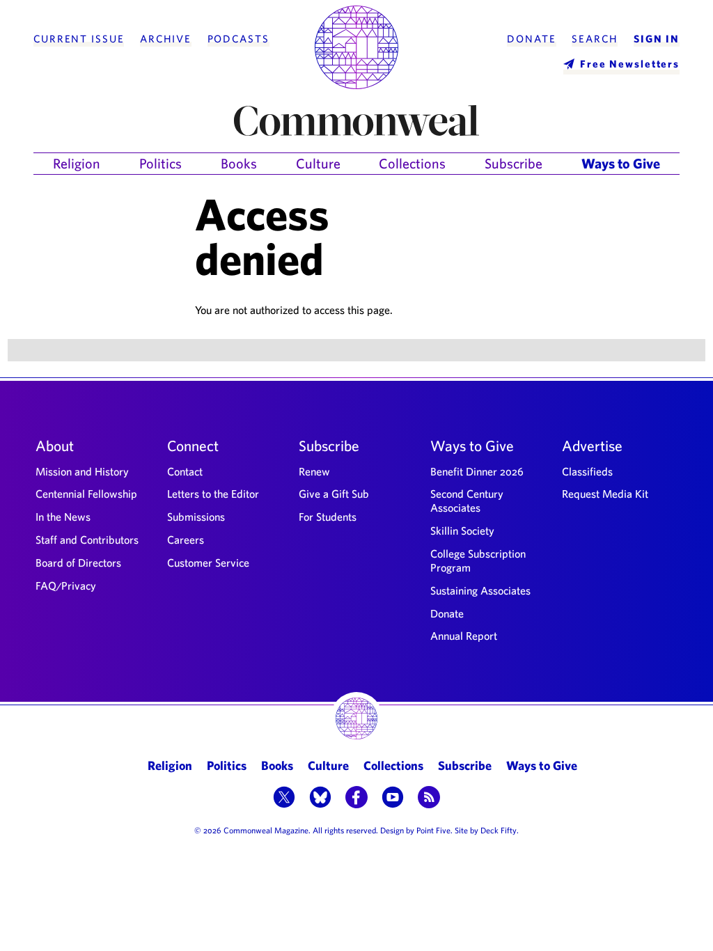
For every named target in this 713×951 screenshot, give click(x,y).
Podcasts (238, 39)
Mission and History (82, 471)
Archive (165, 39)
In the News (63, 516)
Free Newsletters (630, 64)
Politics (160, 163)
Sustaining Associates (480, 590)
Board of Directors (78, 562)
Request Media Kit (605, 493)
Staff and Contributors (87, 539)
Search (595, 39)
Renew (314, 471)
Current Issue (78, 39)
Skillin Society (462, 530)
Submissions (196, 516)
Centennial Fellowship (86, 493)
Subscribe (513, 163)
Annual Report (463, 635)
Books (239, 163)
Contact (185, 471)
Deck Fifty (498, 830)
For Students (327, 516)
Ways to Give (620, 163)
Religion (76, 163)
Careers (185, 539)
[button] (284, 798)
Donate (531, 39)
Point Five (433, 830)
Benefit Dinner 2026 (477, 471)
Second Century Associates (466, 500)
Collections (412, 163)
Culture (318, 163)
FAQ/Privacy (66, 585)
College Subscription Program (478, 560)
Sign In (657, 39)
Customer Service (208, 562)
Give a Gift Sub (334, 493)
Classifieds (587, 471)
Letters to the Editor (213, 493)
